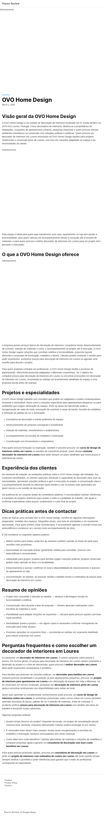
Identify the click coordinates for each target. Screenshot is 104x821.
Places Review (10, 3)
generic (6, 95)
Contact (8, 785)
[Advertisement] (52, 49)
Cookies (8, 780)
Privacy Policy (11, 783)
